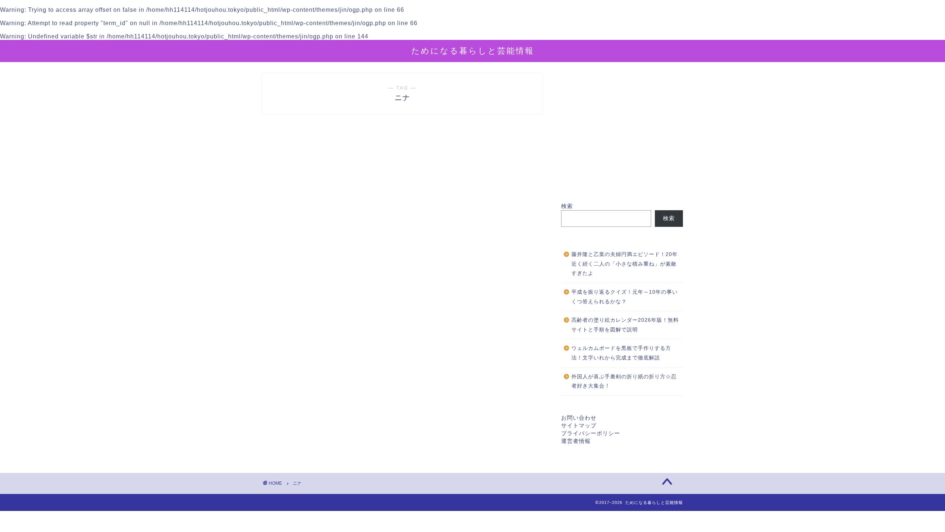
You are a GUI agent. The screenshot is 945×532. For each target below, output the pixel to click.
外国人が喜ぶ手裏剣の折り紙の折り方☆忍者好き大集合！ (624, 381)
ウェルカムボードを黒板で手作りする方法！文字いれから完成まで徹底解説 (621, 353)
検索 (567, 206)
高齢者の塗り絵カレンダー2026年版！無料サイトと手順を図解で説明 (625, 324)
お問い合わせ (579, 418)
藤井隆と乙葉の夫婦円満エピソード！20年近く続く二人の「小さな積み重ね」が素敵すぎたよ (624, 264)
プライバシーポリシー (590, 433)
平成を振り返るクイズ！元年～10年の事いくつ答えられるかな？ (624, 296)
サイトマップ (579, 425)
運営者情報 (576, 441)
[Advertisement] (622, 138)
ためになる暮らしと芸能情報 (472, 50)
